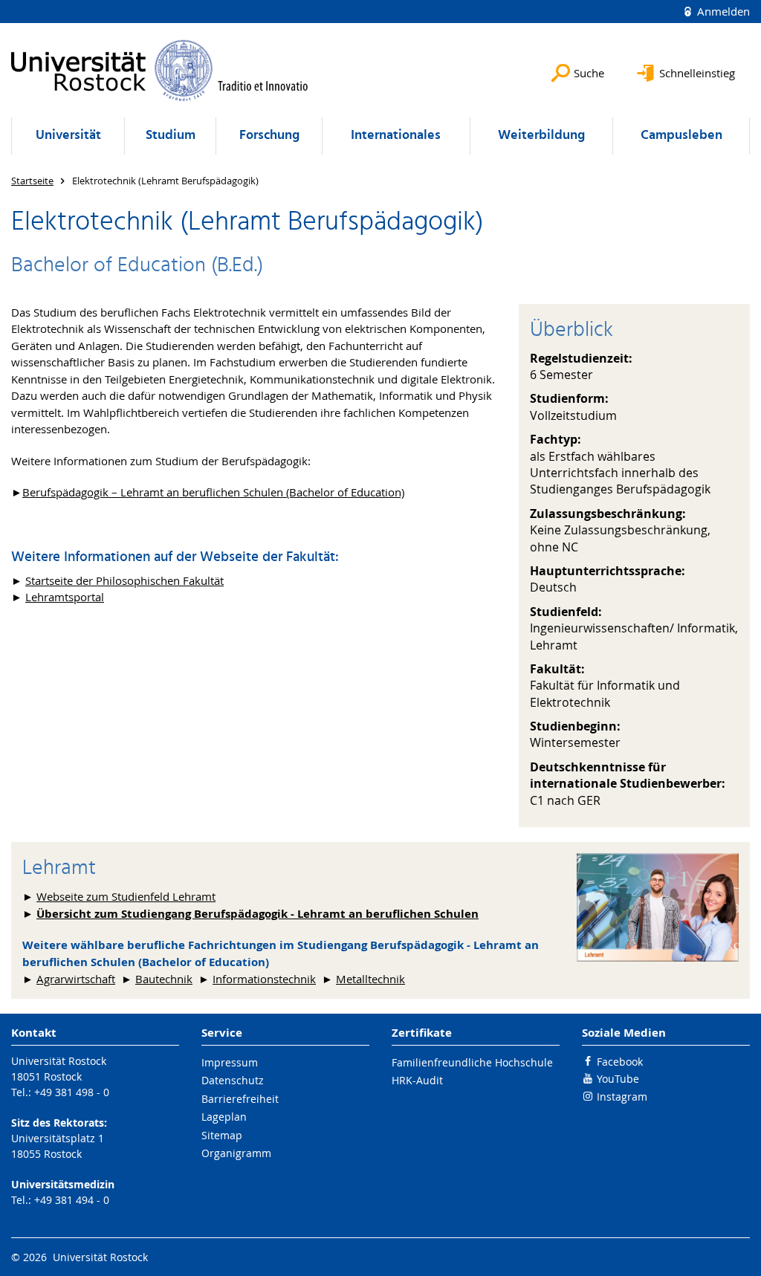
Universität (68, 135)
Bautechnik (163, 978)
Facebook (620, 1062)
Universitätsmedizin (62, 1184)
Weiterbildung (541, 135)
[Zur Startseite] (159, 70)
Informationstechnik (264, 978)
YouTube (618, 1079)
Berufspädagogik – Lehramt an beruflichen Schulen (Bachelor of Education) (213, 492)
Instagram (622, 1096)
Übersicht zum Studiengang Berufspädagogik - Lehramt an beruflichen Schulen (257, 914)
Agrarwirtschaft (75, 978)
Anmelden (722, 11)
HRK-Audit (417, 1080)
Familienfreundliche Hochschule (472, 1062)
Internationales (396, 135)
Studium (170, 135)
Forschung (269, 135)
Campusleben (681, 135)
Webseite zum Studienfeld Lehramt (126, 896)
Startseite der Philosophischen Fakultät (124, 580)
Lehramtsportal (64, 596)
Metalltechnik (370, 978)
